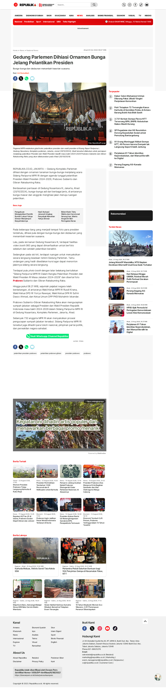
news (79, 15)
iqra (71, 15)
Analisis (35, 635)
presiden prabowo (72, 353)
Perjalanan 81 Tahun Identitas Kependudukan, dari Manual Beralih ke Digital (131, 156)
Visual (34, 642)
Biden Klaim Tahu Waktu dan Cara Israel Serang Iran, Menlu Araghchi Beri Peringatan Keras (70, 216)
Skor (53, 627)
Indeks (148, 15)
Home (15, 50)
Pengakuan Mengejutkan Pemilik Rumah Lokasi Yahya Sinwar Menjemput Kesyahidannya (24, 216)
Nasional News (32, 50)
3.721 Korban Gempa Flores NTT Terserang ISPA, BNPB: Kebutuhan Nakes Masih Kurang (131, 121)
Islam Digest (56, 631)
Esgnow (16, 642)
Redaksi (35, 658)
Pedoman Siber (57, 658)
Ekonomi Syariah (34, 15)
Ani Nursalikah (23, 73)
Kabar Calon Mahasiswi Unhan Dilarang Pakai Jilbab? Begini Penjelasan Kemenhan (129, 98)
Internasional (48, 22)
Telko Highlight (69, 22)
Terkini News (115, 227)
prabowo (87, 353)
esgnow (121, 15)
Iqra (33, 631)
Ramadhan (36, 646)
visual (131, 15)
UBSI (59, 22)
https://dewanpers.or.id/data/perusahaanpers (34, 675)
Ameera (16, 627)
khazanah (60, 15)
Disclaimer (17, 661)
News (22, 50)
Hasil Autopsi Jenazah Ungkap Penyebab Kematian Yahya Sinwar (46, 215)
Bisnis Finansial (105, 15)
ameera (19, 15)
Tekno (34, 638)
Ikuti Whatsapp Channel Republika (49, 336)
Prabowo (18, 280)
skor (49, 15)
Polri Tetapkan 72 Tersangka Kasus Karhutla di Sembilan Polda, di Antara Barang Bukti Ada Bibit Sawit (132, 110)
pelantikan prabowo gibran (51, 353)
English (54, 642)
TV (140, 15)
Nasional (18, 22)
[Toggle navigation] (15, 5)
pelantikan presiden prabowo (25, 353)
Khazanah (17, 631)
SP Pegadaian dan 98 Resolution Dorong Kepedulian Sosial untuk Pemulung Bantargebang (130, 133)
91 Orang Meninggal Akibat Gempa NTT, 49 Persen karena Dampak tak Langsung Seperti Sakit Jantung (131, 144)
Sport (38, 22)
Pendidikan (29, 22)
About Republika (20, 658)
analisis (90, 15)
